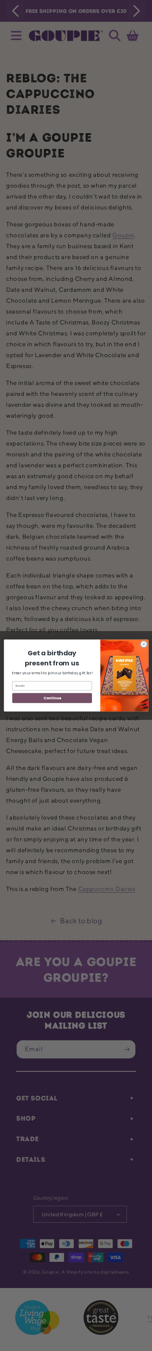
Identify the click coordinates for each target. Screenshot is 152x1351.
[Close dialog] (143, 644)
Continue (51, 698)
